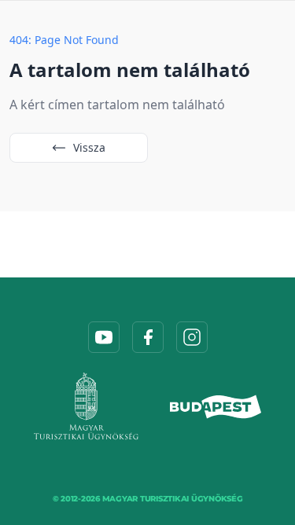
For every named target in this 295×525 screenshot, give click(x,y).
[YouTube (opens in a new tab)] (104, 337)
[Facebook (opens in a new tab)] (148, 337)
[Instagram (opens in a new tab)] (192, 337)
